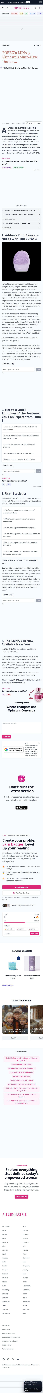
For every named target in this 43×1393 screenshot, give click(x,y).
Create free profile (21, 887)
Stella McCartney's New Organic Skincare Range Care (21, 1059)
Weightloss (14, 13)
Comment (6, 737)
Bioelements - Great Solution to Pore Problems (22, 1095)
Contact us (6, 1325)
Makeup (5, 1278)
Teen (4, 1305)
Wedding (26, 1309)
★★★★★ (37, 45)
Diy (24, 1246)
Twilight (5, 1309)
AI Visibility (6, 1329)
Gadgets (5, 1258)
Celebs (25, 1238)
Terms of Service (7, 1349)
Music (25, 1282)
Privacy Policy (6, 1345)
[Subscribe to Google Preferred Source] (13, 749)
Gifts (4, 1262)
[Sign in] (40, 7)
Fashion (5, 1250)
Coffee (8, 484)
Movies (4, 1282)
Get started (34, 933)
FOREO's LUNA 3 (8, 649)
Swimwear (26, 1301)
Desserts (26, 1242)
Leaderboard (7, 933)
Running (5, 1293)
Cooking (5, 1242)
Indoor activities (6, 168)
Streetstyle (6, 1301)
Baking (25, 1230)
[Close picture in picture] (25, 1382)
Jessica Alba (8, 657)
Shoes (25, 1293)
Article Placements (8, 1333)
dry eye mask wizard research (21, 1072)
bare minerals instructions (22, 1064)
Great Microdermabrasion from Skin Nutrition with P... (22, 1102)
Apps (24, 1226)
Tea (3, 484)
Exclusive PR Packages (9, 1341)
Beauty (4, 1234)
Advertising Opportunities (11, 1337)
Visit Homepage (21, 1196)
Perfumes (32, 13)
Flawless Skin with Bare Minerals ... (21, 1068)
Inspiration (26, 1266)
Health (4, 1266)
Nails (4, 1286)
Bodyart (25, 1234)
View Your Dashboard (23, 893)
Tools (24, 1313)
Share (39, 123)
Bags (4, 1230)
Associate (7, 123)
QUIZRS (39, 486)
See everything (8, 985)
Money (25, 1278)
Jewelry (25, 1270)
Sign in (4, 900)
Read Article (19, 1038)
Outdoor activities (19, 168)
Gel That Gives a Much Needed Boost (22, 1084)
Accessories (6, 1226)
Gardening (26, 1258)
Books (4, 1238)
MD (24, 123)
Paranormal (5, 13)
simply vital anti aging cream (21, 1080)
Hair (26, 13)
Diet (3, 1246)
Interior (5, 1270)
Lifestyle (5, 1274)
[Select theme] (35, 8)
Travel (25, 1305)
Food (21, 13)
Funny (25, 1254)
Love (24, 1274)
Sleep (25, 1297)
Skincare (5, 1297)
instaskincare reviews (21, 1076)
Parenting (5, 1290)
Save (30, 123)
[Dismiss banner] (38, 743)
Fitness (25, 1250)
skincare (6, 45)
